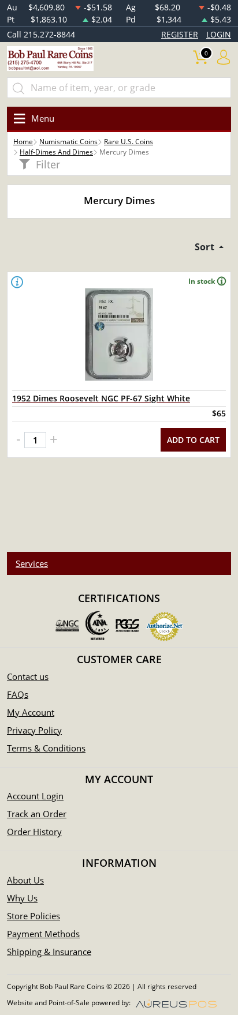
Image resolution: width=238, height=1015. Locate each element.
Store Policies (33, 916)
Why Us (22, 898)
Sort (206, 246)
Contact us (28, 676)
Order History (34, 831)
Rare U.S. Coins (128, 141)
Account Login (35, 796)
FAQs (17, 694)
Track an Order (36, 813)
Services (32, 563)
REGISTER (179, 34)
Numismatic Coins (68, 141)
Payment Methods (43, 933)
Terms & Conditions (46, 748)
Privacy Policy (34, 730)
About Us (25, 880)
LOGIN (218, 34)
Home (23, 141)
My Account (30, 712)
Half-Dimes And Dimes (56, 152)
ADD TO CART (193, 439)
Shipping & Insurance (49, 951)
